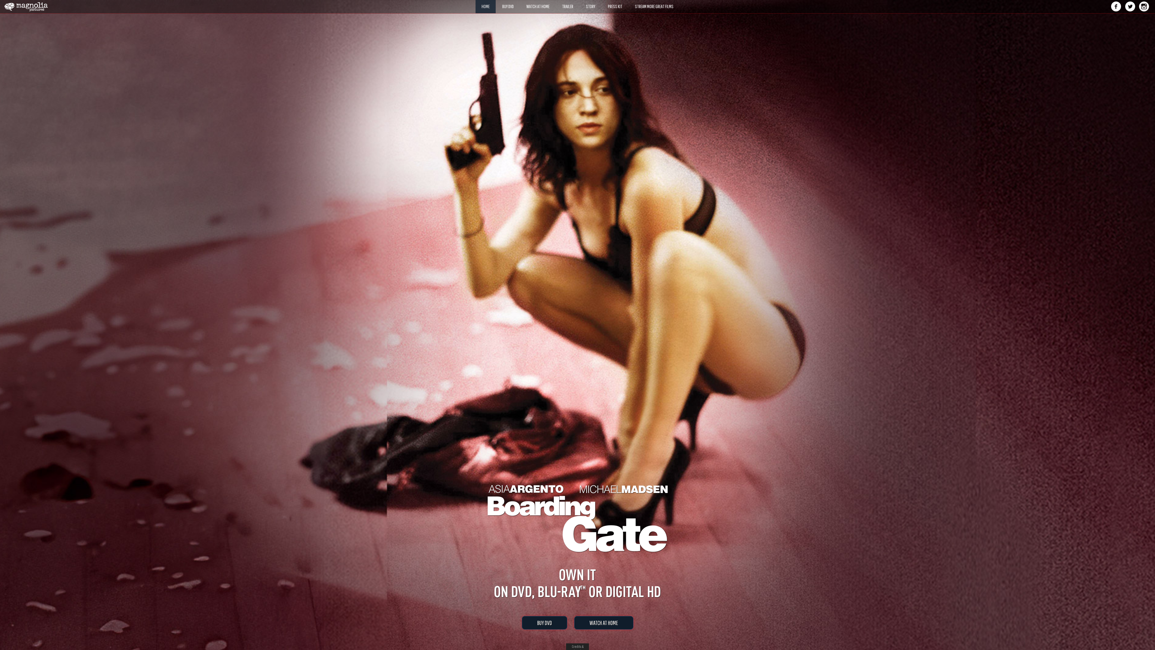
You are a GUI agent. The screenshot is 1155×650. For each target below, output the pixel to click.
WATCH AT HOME (604, 622)
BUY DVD (544, 622)
